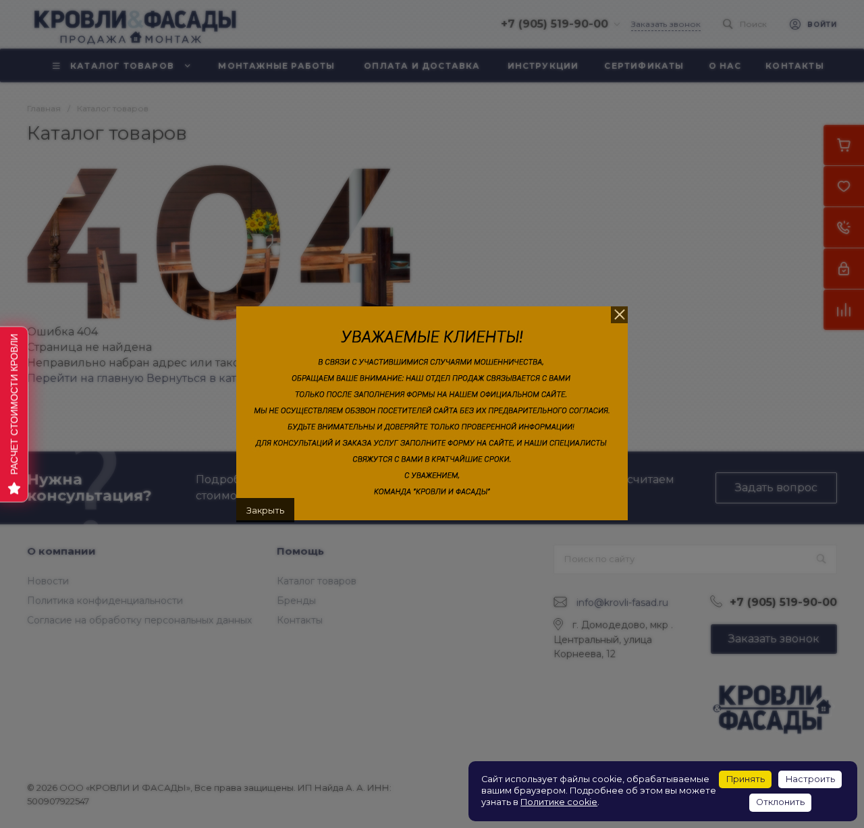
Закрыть (265, 510)
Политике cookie (558, 802)
